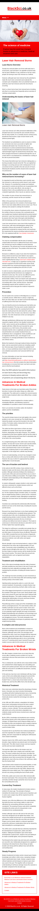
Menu (4, 17)
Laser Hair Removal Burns (17, 60)
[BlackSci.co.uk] (19, 8)
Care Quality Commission (26, 233)
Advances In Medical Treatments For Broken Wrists (19, 887)
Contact (6, 890)
